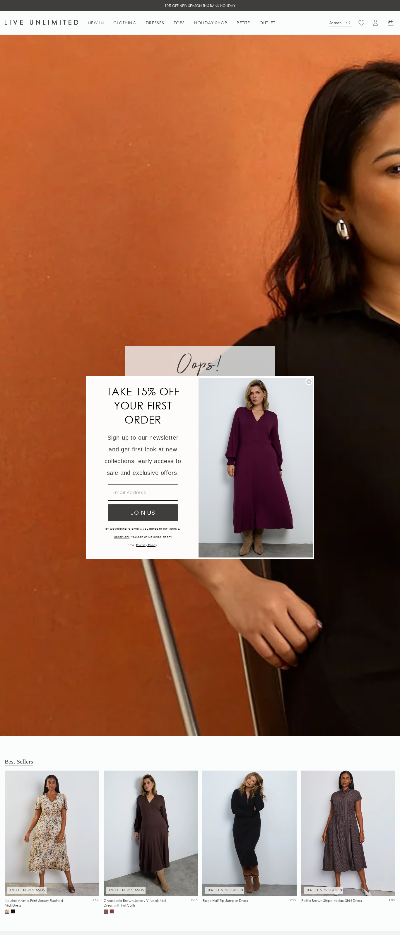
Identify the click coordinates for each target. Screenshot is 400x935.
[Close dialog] (309, 382)
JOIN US (143, 513)
